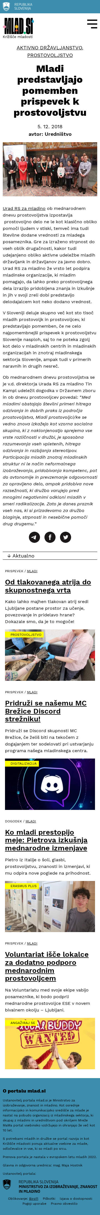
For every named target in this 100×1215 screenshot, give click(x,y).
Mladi (32, 571)
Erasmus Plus (24, 886)
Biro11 (33, 1199)
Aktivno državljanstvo (49, 48)
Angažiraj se (23, 1023)
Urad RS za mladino (24, 208)
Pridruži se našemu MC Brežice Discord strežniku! (46, 711)
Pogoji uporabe (34, 1204)
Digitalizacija (24, 763)
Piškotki (49, 1199)
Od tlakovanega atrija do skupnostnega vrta (48, 586)
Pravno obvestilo (64, 1204)
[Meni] (92, 24)
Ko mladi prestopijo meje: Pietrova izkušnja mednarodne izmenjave (46, 840)
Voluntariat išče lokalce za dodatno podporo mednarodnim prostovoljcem (47, 966)
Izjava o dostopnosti (76, 1199)
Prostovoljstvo (50, 55)
